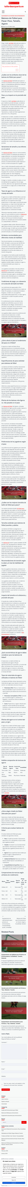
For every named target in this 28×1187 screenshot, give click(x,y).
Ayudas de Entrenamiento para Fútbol (9, 1110)
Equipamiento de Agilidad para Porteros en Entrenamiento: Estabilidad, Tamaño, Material (13, 956)
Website (3, 1076)
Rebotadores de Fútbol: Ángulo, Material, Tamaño (12, 1133)
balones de (24, 214)
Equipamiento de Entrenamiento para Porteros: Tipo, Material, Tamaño (12, 1022)
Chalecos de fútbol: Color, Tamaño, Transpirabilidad (12, 1136)
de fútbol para (20, 508)
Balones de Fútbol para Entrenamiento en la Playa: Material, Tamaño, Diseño (12, 1143)
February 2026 (4, 1151)
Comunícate (4, 1104)
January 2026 (4, 1153)
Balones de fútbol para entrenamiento (9, 1113)
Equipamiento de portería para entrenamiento (13, 15)
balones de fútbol (8, 81)
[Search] (25, 12)
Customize (13, 1177)
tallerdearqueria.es (14, 6)
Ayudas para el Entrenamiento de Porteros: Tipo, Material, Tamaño (13, 989)
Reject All (14, 1180)
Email (3, 1069)
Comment (4, 1042)
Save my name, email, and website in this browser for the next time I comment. (14, 1084)
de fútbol (11, 43)
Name (3, 1062)
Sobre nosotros (4, 1099)
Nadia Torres (5, 26)
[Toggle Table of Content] (16, 70)
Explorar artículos (5, 1101)
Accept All (14, 1183)
